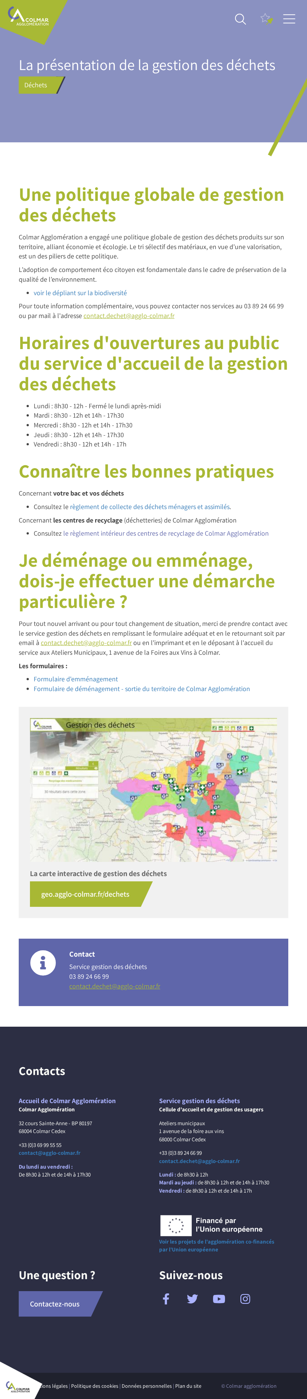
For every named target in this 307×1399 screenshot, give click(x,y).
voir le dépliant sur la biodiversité (80, 292)
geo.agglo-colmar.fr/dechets (85, 894)
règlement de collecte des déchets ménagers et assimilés (150, 506)
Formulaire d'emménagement (76, 679)
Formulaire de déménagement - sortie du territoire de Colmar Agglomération (142, 688)
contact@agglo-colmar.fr (49, 1152)
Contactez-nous (55, 1304)
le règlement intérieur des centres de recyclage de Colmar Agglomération (166, 533)
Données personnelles (147, 1386)
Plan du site (188, 1386)
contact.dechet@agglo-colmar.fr (128, 315)
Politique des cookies (94, 1386)
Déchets (35, 85)
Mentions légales (49, 1386)
